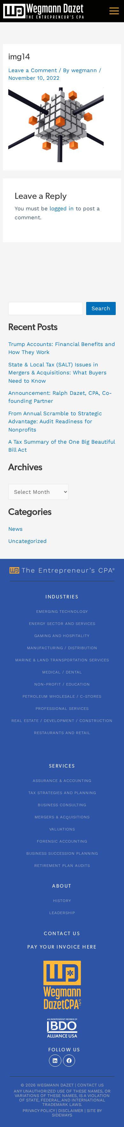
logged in (62, 208)
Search (101, 308)
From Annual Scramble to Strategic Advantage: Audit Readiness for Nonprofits (55, 421)
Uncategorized (27, 541)
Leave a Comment (32, 70)
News (15, 529)
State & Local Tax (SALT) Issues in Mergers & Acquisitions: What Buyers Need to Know (57, 372)
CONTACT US (62, 934)
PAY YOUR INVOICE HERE (62, 947)
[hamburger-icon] (114, 11)
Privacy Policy (39, 1110)
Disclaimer (70, 1110)
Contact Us (90, 1085)
